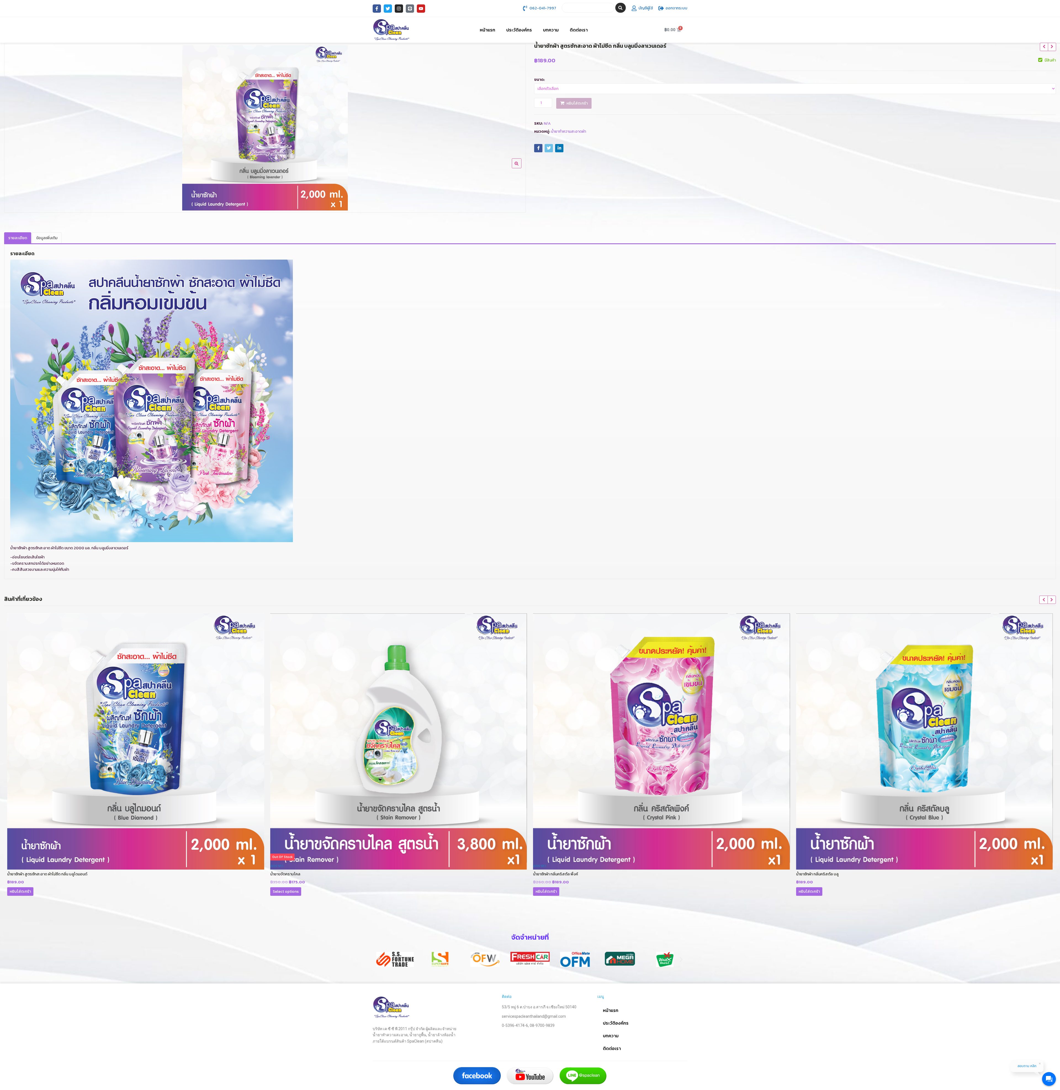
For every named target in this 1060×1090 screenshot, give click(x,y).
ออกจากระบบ (676, 8)
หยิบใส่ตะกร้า (577, 103)
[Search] (620, 8)
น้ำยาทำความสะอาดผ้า (568, 131)
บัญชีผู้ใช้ (645, 8)
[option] (265, 127)
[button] (378, 959)
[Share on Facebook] (538, 148)
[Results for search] (588, 16)
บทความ (551, 29)
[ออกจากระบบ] (661, 8)
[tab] (17, 238)
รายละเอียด (17, 238)
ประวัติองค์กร (519, 29)
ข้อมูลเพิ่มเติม (46, 238)
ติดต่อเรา (579, 29)
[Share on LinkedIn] (559, 148)
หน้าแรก (487, 29)
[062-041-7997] (525, 8)
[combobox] (588, 8)
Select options (23, 891)
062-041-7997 (542, 8)
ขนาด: (539, 79)
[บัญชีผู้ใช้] (634, 8)
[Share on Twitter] (549, 148)
